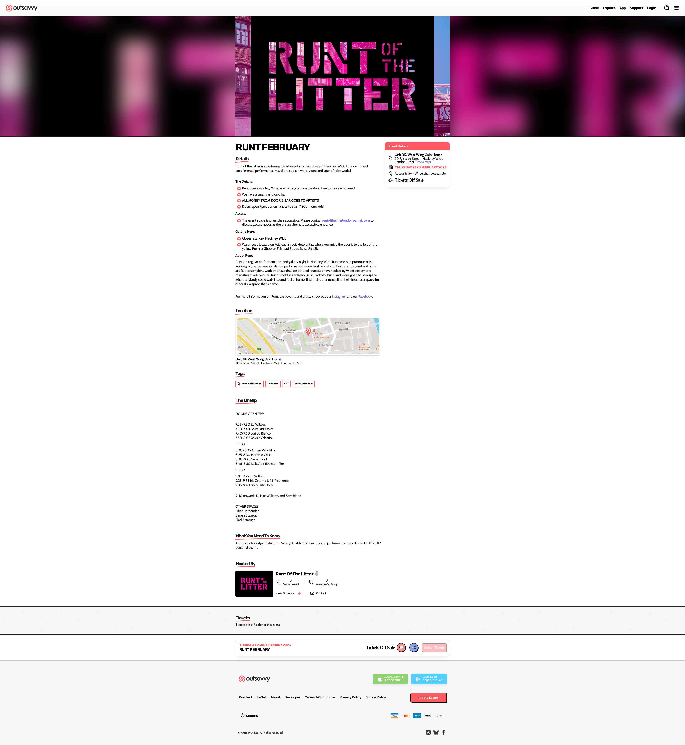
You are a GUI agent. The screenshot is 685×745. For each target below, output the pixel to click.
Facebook (365, 296)
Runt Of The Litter (294, 573)
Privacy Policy (350, 697)
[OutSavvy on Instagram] (428, 732)
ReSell (261, 697)
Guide (594, 8)
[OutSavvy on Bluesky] (436, 732)
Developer (293, 697)
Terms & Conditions (320, 697)
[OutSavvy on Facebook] (444, 732)
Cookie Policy (375, 697)
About (275, 697)
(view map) (424, 162)
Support (636, 8)
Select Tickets (434, 647)
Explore (609, 8)
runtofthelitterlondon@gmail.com (346, 220)
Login (651, 8)
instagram (339, 296)
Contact (245, 697)
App (622, 8)
